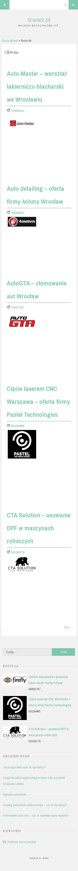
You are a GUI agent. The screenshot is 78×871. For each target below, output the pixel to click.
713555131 (17, 111)
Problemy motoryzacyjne (21, 842)
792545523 (17, 213)
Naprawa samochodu (14, 794)
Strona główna (10, 40)
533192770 (17, 552)
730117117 (17, 307)
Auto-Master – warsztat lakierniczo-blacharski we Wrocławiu (37, 86)
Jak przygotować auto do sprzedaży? (24, 767)
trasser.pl (39, 19)
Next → (68, 627)
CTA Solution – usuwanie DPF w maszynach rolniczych (38, 528)
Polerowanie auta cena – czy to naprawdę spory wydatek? (36, 815)
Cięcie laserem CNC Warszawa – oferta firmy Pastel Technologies (38, 401)
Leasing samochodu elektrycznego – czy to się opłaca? (35, 805)
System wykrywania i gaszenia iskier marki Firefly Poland (48, 680)
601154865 (17, 426)
